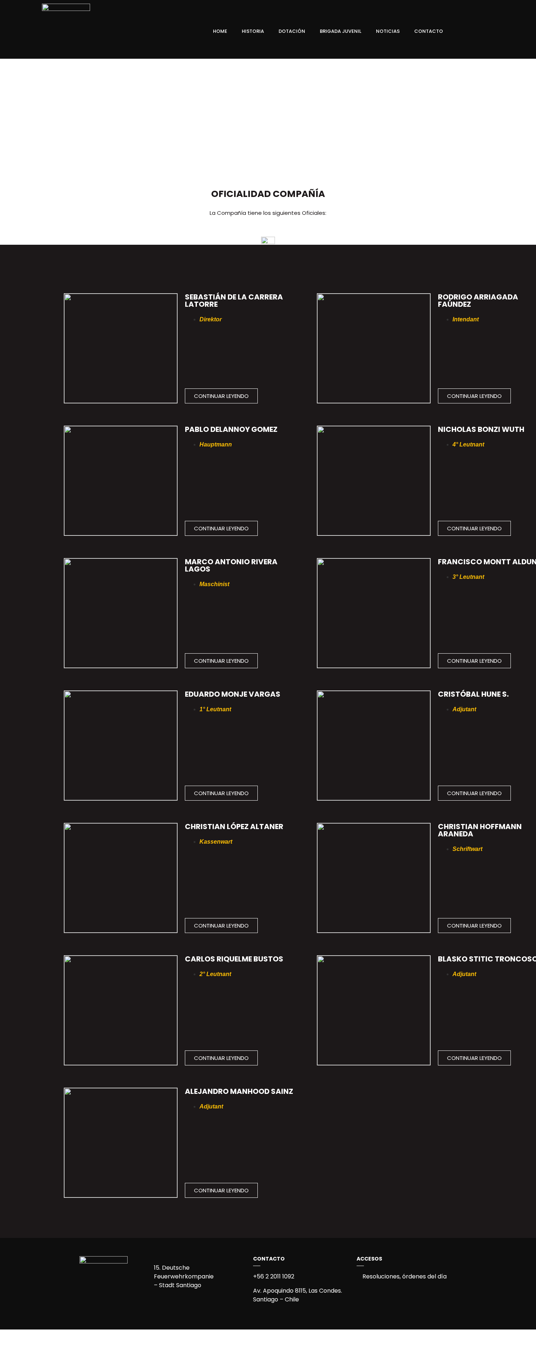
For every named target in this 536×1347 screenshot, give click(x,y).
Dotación (292, 31)
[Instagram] (482, 31)
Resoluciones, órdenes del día (404, 1276)
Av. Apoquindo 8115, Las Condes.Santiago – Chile (297, 1295)
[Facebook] (470, 31)
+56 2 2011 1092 (273, 1276)
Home (220, 31)
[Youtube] (507, 31)
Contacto (428, 31)
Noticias (388, 31)
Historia (253, 31)
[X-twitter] (495, 31)
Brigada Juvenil (340, 31)
